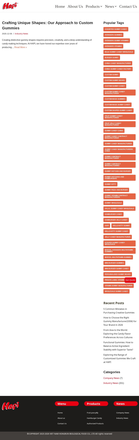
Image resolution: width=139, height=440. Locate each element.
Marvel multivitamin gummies (118, 257)
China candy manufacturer (118, 63)
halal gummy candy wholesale (119, 209)
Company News (111, 378)
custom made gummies (115, 99)
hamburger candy (113, 214)
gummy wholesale (113, 203)
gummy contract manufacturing (113, 165)
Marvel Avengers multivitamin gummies (119, 251)
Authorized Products (95, 423)
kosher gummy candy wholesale (115, 243)
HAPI (107, 226)
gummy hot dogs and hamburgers (114, 177)
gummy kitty (110, 184)
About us (75, 6)
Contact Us (128, 6)
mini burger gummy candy (117, 269)
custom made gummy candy (117, 105)
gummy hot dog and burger (118, 171)
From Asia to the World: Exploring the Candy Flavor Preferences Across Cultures (118, 334)
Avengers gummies (113, 35)
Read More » (20, 47)
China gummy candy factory (118, 69)
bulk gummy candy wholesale (119, 52)
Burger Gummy (112, 58)
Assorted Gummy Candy (116, 29)
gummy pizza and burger (116, 190)
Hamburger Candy (94, 418)
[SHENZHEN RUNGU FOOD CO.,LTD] (10, 6)
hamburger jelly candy (116, 220)
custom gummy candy (115, 86)
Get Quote (130, 280)
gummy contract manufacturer (113, 157)
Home (60, 6)
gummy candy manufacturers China (119, 150)
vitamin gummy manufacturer (118, 286)
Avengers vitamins (113, 46)
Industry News (21, 33)
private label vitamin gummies (118, 280)
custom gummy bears (115, 80)
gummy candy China (114, 131)
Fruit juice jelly (92, 412)
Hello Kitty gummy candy (116, 231)
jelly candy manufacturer (117, 237)
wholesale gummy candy (116, 291)
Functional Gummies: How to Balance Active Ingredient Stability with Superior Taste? (118, 346)
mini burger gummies (114, 263)
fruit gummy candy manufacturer (114, 117)
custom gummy (112, 75)
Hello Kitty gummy (121, 226)
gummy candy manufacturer (118, 144)
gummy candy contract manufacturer (116, 137)
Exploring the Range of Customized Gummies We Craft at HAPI (119, 358)
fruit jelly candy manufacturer (113, 124)
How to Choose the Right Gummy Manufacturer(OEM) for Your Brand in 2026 (120, 321)
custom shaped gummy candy (118, 110)
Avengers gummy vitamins (117, 41)
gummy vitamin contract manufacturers (116, 196)
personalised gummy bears (118, 274)
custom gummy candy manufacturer (115, 92)
